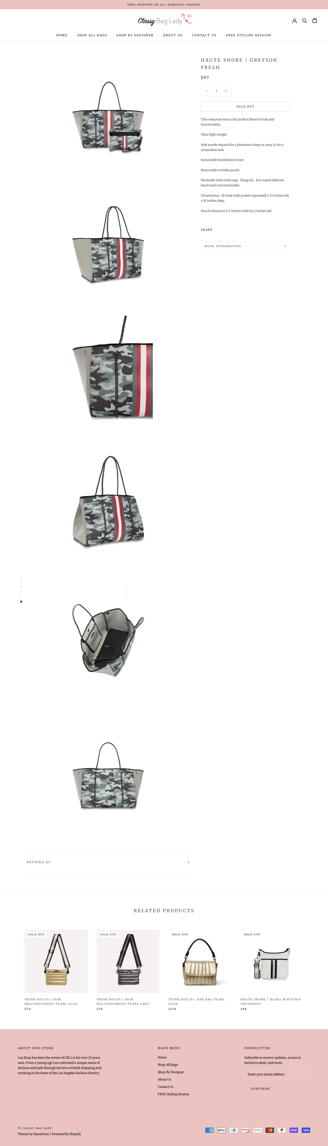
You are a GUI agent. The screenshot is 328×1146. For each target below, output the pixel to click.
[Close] (317, 1076)
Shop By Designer (135, 35)
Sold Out (245, 106)
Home (62, 35)
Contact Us (204, 35)
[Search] (304, 20)
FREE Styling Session (249, 35)
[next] (314, 966)
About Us (173, 35)
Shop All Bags (92, 35)
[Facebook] (217, 228)
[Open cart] (315, 20)
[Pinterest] (228, 228)
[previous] (14, 966)
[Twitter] (222, 228)
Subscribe (279, 1128)
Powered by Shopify (66, 1134)
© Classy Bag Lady (35, 1128)
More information (222, 246)
